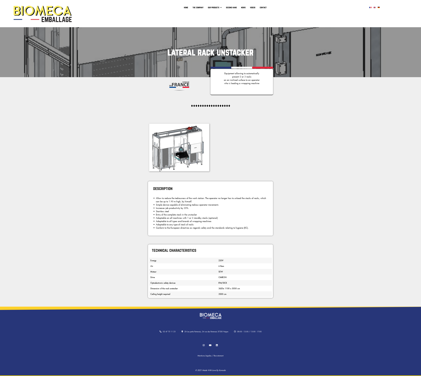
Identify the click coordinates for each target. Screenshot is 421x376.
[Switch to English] (374, 7)
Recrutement (218, 355)
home (186, 7)
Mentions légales (204, 355)
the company (198, 7)
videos (252, 7)
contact (263, 7)
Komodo (222, 370)
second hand (231, 7)
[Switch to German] (379, 7)
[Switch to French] (370, 7)
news (243, 7)
